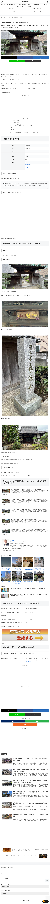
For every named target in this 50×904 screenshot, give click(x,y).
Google (26, 167)
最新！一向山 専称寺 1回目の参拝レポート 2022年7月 (21, 125)
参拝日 (12, 127)
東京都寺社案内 (28, 164)
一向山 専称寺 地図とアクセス (17, 124)
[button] (33, 61)
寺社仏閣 (18, 22)
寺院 (23, 22)
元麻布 (14, 22)
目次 (23, 118)
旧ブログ (3, 873)
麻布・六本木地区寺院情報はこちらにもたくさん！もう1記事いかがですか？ (25, 132)
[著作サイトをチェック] (13, 721)
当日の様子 (13, 129)
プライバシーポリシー (6, 870)
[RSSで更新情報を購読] (25, 724)
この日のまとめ (14, 131)
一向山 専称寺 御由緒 (15, 122)
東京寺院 (27, 22)
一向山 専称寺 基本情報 (14, 120)
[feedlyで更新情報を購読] (37, 721)
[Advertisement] (25, 69)
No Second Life (25, 1)
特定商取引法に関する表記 (7, 867)
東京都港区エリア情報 (6, 22)
